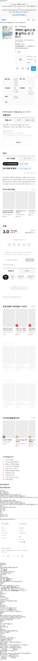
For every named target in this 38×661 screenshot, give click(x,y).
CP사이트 (3, 535)
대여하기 (2, 632)
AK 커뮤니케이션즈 (20, 48)
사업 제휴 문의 (22, 533)
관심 (19, 51)
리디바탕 (3, 538)
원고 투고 (21, 530)
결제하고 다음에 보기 (16, 611)
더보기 (33, 189)
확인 (1, 592)
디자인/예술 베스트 (8, 457)
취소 (1, 511)
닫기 (4, 625)
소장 (33, 68)
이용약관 (3, 550)
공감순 (12, 277)
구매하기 (7, 632)
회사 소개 (21, 539)
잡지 (16, 26)
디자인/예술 (22, 26)
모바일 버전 (3, 659)
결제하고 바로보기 (5, 611)
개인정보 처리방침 (9, 550)
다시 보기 (9, 640)
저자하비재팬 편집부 (10, 164)
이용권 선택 (3, 599)
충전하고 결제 (4, 619)
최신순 (5, 277)
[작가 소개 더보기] (19, 181)
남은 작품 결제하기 (5, 581)
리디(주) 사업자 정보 (6, 548)
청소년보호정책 (17, 550)
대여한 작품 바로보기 (16, 581)
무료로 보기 (3, 601)
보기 (1, 625)
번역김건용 (24, 164)
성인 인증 (2, 508)
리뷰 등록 (29, 260)
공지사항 (24, 523)
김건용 (30, 46)
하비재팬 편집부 (19, 46)
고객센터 (6, 523)
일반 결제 (10, 619)
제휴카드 (3, 530)
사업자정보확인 (25, 550)
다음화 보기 (3, 640)
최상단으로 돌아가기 (9, 519)
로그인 (34, 19)
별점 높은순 (21, 277)
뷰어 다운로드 (4, 533)
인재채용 (21, 542)
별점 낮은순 (31, 277)
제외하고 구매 (4, 514)
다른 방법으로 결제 (5, 573)
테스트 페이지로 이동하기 (19, 15)
